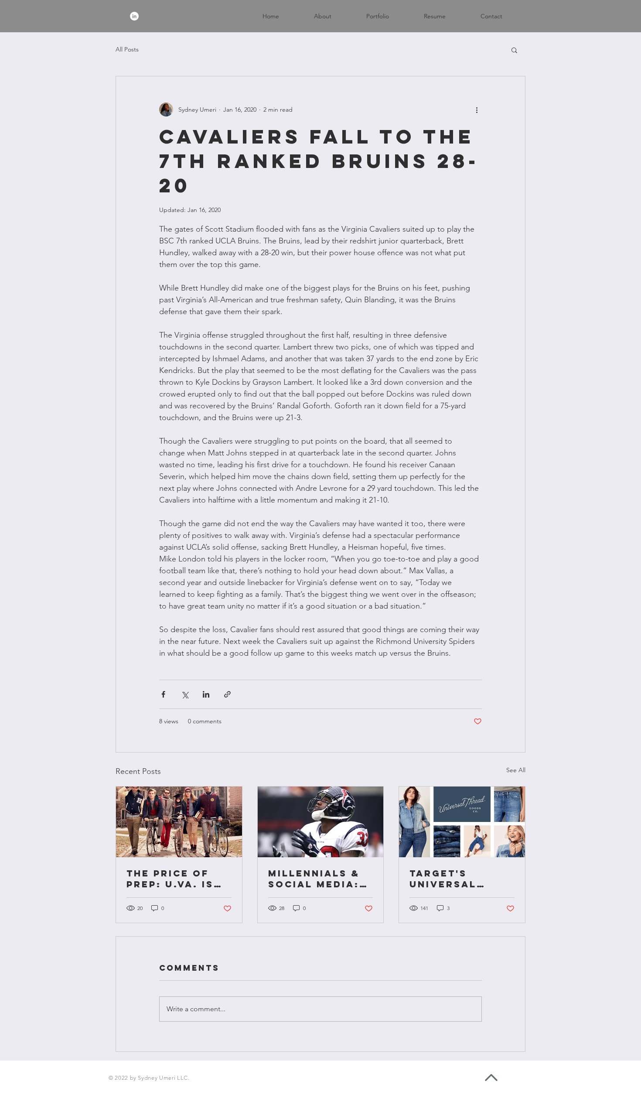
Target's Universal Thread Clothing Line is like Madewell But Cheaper (456, 879)
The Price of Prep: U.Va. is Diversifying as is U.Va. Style (178, 879)
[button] (514, 49)
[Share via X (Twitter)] (185, 694)
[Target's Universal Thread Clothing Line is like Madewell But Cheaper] (462, 822)
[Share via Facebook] (163, 694)
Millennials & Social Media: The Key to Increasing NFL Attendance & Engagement (318, 879)
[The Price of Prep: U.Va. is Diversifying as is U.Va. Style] (179, 822)
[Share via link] (227, 694)
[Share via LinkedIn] (206, 694)
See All (515, 770)
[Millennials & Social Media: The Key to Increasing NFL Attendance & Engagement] (321, 822)
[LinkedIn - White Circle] (134, 16)
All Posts (127, 49)
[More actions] (476, 109)
